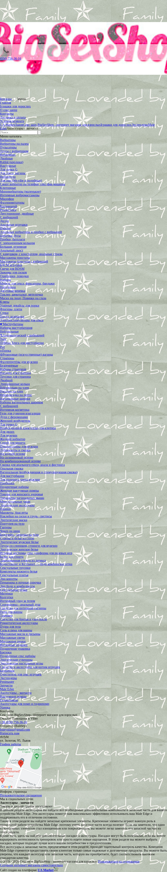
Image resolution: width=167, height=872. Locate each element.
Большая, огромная (13, 246)
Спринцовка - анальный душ (20, 604)
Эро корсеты (9, 579)
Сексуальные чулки (13, 590)
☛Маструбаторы (11, 324)
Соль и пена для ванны (16, 630)
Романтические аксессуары (19, 623)
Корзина (6, 99)
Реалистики (8, 210)
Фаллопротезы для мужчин (19, 362)
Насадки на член (11, 391)
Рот (2, 347)
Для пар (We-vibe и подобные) (21, 180)
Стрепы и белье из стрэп (17, 538)
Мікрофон (7, 199)
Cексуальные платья (14, 575)
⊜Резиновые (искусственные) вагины (26, 354)
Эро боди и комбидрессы (17, 586)
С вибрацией (9, 217)
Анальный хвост (11, 250)
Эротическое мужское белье (19, 542)
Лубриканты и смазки (15, 450)
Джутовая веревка (12, 291)
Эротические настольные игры (21, 663)
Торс (3, 339)
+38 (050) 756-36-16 (13, 722)
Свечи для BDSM (12, 268)
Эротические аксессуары (17, 505)
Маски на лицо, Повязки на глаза (23, 298)
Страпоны (7, 358)
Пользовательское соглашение (21, 795)
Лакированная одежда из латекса (23, 560)
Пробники (7, 483)
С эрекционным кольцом (17, 243)
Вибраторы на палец (14, 143)
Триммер (6, 615)
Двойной (6, 380)
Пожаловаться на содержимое (119, 861)
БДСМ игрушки (11, 265)
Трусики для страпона (15, 376)
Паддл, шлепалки (12, 316)
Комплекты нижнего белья (18, 571)
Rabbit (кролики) (11, 162)
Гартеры (6, 527)
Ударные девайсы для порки (19, 305)
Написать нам (9, 733)
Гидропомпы (9, 700)
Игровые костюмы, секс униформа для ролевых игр (36, 553)
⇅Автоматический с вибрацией (22, 335)
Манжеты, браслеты (14, 512)
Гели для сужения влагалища (20, 413)
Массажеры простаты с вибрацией (24, 261)
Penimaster (7, 681)
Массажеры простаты (15, 257)
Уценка (5, 707)
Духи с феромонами (14, 417)
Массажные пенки (13, 641)
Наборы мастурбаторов (16, 327)
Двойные (6, 158)
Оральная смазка (11, 468)
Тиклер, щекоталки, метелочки (21, 294)
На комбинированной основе (20, 461)
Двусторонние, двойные (17, 213)
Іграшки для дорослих (15, 106)
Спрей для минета (12, 442)
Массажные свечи (12, 637)
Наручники (8, 287)
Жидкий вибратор (12, 439)
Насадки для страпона (15, 373)
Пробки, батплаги (12, 239)
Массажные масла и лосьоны (20, 634)
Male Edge (7, 689)
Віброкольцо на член (14, 387)
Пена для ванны (11, 612)
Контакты (7, 113)
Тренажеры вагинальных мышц (22, 498)
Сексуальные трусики (15, 567)
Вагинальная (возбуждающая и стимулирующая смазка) (38, 472)
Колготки (6, 597)
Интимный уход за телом (17, 601)
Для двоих (7, 431)
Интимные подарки (13, 645)
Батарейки (7, 670)
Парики (5, 509)
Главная (5, 102)
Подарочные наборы (14, 487)
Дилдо (4, 221)
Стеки (4, 313)
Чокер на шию (10, 531)
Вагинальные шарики (15, 398)
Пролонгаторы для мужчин (19, 446)
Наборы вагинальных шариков (21, 402)
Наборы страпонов (13, 369)
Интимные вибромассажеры (20, 195)
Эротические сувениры (16, 659)
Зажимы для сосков (13, 272)
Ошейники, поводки (14, 276)
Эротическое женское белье (19, 549)
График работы (10, 744)
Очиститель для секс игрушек (21, 674)
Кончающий (8, 206)
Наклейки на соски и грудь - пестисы (26, 516)
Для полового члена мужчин (20, 479)
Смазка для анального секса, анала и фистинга (32, 465)
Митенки (6, 593)
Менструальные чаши (15, 501)
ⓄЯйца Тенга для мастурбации (22, 343)
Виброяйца (7, 154)
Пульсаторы (8, 147)
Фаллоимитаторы (12, 202)
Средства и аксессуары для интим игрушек (30, 667)
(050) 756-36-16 (10, 58)
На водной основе (12, 454)
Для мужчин (8, 435)
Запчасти (6, 685)
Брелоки (6, 652)
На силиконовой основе (16, 457)
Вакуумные (8, 165)
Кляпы (4, 302)
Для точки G (9, 169)
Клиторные (8, 188)
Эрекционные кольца (15, 384)
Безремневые (9, 365)
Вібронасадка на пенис (16, 395)
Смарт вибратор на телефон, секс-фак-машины (32, 184)
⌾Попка (5, 350)
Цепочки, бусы (10, 235)
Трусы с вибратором (14, 151)
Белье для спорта (11, 556)
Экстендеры (8, 678)
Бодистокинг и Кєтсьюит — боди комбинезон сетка (36, 564)
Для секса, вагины (12, 173)
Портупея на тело (12, 523)
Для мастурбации (12, 476)
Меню (21, 99)
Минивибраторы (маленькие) (20, 191)
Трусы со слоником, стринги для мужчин (28, 545)
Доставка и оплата (13, 117)
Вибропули (8, 177)
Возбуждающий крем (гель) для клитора (28, 428)
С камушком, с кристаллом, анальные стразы (31, 254)
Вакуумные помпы (13, 696)
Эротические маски (13, 520)
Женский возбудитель (15, 420)
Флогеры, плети (11, 309)
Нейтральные (9, 331)
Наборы (5, 228)
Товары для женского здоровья (21, 494)
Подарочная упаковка (15, 648)
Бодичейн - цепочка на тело (19, 534)
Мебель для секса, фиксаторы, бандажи (27, 283)
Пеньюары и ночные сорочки (20, 582)
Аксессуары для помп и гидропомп (24, 704)
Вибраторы (8, 140)
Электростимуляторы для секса (21, 320)
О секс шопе (8, 110)
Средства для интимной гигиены (23, 608)
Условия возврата (12, 121)
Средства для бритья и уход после (23, 619)
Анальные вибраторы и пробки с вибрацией (31, 232)
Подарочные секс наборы (17, 656)
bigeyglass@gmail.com (15, 729)
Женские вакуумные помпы (19, 490)
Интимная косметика (14, 409)
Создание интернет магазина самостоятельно (31, 865)
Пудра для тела (10, 626)
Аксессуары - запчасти (16, 692)
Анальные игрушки (13, 224)
